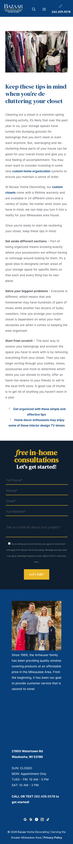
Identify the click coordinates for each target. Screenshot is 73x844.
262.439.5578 (44, 796)
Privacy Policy (53, 837)
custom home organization (31, 171)
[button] (34, 10)
